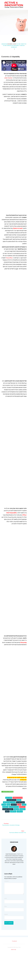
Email (5, 906)
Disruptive (23, 43)
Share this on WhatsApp (8, 791)
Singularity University (8, 809)
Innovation (10, 45)
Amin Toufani (8, 78)
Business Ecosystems (17, 797)
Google (24, 804)
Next (17, 831)
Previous (11, 824)
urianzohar (4, 43)
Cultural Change (20, 802)
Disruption (13, 804)
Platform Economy (13, 806)
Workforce (13, 811)
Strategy (22, 45)
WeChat (7, 811)
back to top (13, 949)
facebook (14, 941)
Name (5, 898)
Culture (18, 43)
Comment (6, 881)
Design (8, 804)
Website (6, 914)
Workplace (14, 47)
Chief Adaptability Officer (9, 802)
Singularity (16, 45)
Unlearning (22, 809)
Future (5, 45)
